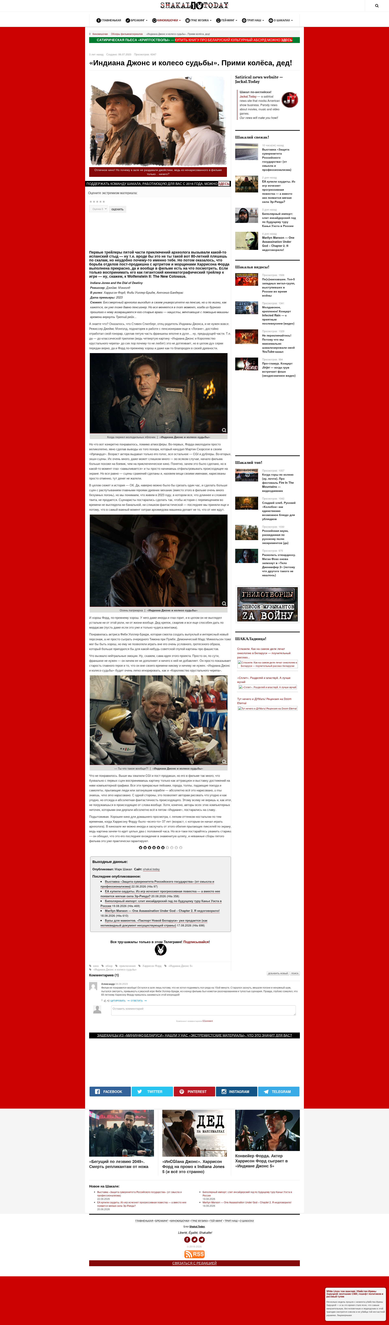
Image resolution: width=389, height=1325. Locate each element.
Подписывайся (196, 941)
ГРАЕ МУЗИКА (199, 1220)
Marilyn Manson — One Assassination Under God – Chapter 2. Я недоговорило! (162, 910)
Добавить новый (278, 973)
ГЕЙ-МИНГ (216, 1220)
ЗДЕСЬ (286, 40)
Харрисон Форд (152, 966)
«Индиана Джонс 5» (180, 966)
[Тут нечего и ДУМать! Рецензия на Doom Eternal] (267, 707)
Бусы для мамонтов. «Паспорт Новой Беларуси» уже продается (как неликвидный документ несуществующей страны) (153, 922)
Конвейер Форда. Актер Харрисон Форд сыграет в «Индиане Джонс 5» (261, 1161)
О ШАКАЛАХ (247, 1220)
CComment (207, 1020)
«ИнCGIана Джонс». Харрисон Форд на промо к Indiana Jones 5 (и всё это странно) (193, 1166)
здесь (224, 183)
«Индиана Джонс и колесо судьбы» (114, 969)
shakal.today (151, 869)
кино (95, 966)
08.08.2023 (121, 983)
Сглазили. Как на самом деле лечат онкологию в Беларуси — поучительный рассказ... (264, 653)
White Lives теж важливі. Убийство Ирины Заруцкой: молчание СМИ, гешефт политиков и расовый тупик (354, 1293)
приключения (127, 966)
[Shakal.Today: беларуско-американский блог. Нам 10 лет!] (194, 5)
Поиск (294, 973)
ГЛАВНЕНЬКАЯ (144, 1220)
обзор (109, 966)
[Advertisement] (160, 231)
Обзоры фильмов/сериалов (127, 33)
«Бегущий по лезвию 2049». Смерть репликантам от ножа (118, 1163)
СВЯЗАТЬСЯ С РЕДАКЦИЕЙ (194, 1263)
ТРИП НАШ (231, 1220)
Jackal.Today (248, 96)
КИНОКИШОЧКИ (179, 1220)
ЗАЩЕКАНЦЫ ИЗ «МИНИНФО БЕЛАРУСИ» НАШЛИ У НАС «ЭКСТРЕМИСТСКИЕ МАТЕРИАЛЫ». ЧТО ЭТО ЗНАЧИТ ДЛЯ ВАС (193, 1035)
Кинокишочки (100, 33)
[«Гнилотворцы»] (267, 604)
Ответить (137, 1000)
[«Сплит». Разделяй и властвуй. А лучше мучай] (268, 686)
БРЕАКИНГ (161, 1220)
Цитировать (118, 1000)
